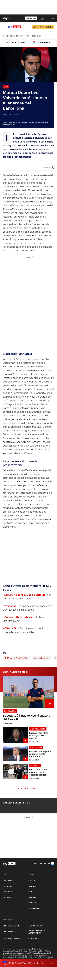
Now (30, 892)
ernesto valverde (16, 658)
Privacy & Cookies (20, 951)
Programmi (34, 908)
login (51, 18)
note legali (8, 931)
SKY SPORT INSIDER (43, 27)
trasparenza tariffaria (25, 953)
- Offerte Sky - (11, 628)
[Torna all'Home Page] (14, 26)
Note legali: (8, 920)
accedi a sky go (42, 864)
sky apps (32, 886)
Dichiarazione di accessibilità (36, 931)
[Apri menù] (4, 26)
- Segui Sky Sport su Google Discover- (24, 594)
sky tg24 (7, 886)
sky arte (7, 897)
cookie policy (35, 926)
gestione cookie (11, 926)
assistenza (38, 953)
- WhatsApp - (10, 606)
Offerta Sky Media (12, 938)
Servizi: (31, 875)
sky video (8, 892)
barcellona (41, 658)
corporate (33, 938)
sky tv (31, 881)
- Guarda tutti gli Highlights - (19, 617)
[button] (24, 963)
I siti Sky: (6, 875)
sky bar (32, 897)
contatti (47, 953)
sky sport (8, 881)
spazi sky (33, 903)
